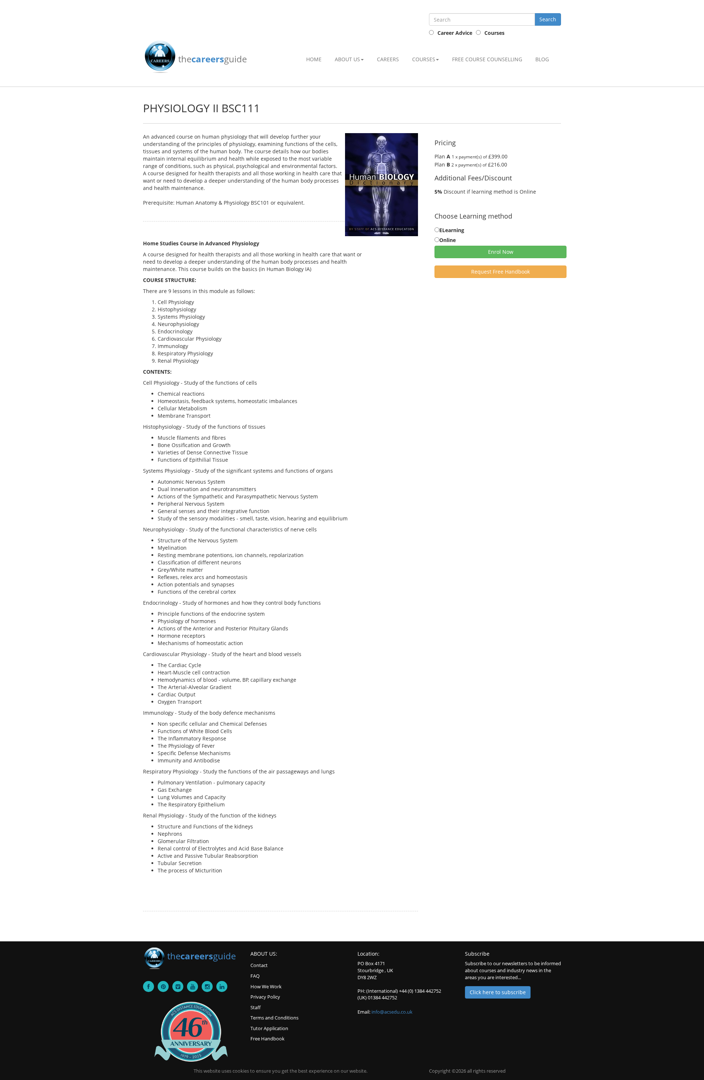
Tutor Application (269, 1028)
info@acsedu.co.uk (391, 1011)
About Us (347, 59)
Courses (494, 32)
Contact (259, 965)
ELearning (451, 230)
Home (314, 59)
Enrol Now (500, 251)
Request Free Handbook (500, 271)
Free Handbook (267, 1038)
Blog (542, 59)
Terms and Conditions (274, 1017)
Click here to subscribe (498, 992)
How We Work (266, 986)
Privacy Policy (265, 996)
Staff (255, 1007)
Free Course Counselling (487, 59)
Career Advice (454, 32)
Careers (388, 59)
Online (447, 240)
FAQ (255, 976)
